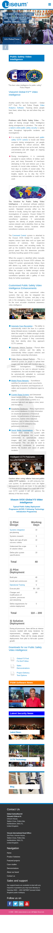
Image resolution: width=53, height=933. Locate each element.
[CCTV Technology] (26, 756)
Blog (12, 787)
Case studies (12, 864)
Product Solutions (13, 857)
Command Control (19, 235)
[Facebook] (9, 903)
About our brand (13, 872)
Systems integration (17, 530)
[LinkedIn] (21, 903)
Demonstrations (13, 868)
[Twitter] (15, 903)
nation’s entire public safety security (23, 128)
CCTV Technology (18, 759)
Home (9, 853)
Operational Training (17, 585)
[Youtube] (26, 903)
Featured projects (13, 861)
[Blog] (26, 783)
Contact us (11, 876)
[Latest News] (26, 728)
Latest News (15, 732)
